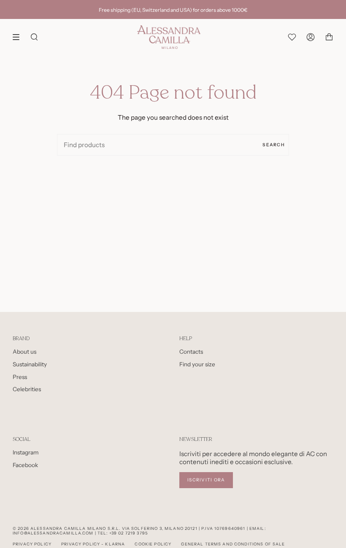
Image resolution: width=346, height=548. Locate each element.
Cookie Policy (153, 544)
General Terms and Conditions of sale (233, 544)
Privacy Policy (32, 544)
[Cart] (329, 37)
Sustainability (30, 364)
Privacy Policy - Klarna (93, 544)
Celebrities (27, 389)
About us (24, 351)
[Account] (310, 37)
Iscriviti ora (206, 480)
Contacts (191, 351)
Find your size (197, 364)
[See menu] (19, 37)
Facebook (25, 465)
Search (273, 145)
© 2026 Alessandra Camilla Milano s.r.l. (66, 528)
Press (20, 376)
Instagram (26, 452)
